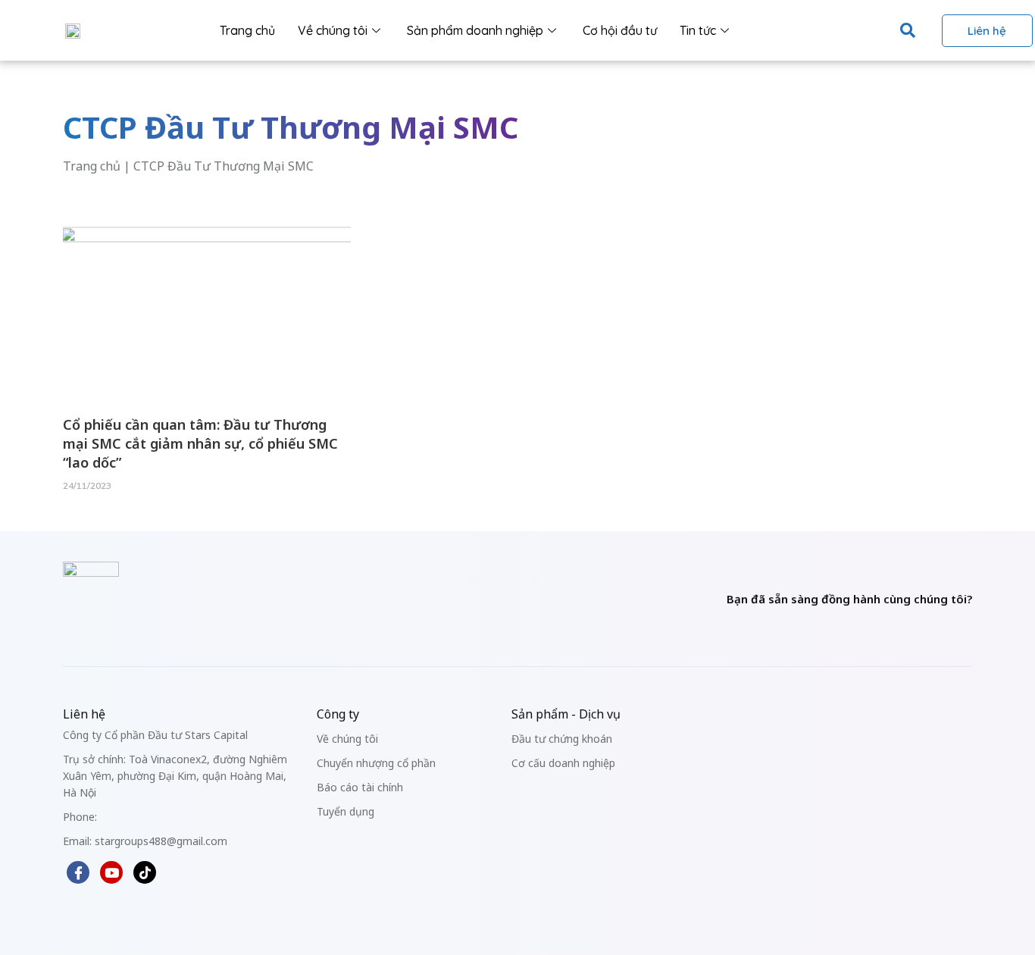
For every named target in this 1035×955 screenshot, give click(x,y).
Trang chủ (247, 30)
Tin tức (698, 30)
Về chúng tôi (332, 30)
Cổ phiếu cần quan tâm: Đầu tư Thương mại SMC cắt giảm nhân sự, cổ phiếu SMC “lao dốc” (200, 443)
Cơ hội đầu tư (620, 30)
